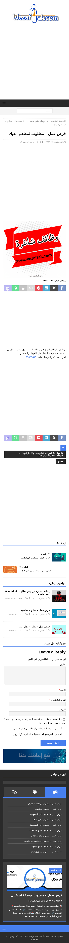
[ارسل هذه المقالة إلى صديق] (31, 288)
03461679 (31, 357)
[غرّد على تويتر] (54, 288)
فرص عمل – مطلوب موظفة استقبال (44, 803)
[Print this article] (23, 288)
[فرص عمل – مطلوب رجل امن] (59, 629)
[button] (4, 103)
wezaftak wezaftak (13, 598)
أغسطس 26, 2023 (39, 598)
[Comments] (14, 792)
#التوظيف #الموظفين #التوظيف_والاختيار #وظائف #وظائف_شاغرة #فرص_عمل (41, 454)
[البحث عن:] (35, 110)
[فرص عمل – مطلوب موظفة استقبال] (34, 878)
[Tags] (34, 792)
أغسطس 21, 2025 (39, 614)
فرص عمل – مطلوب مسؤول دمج (46, 851)
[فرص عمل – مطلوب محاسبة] (59, 613)
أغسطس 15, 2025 (54, 142)
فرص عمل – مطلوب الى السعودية (45, 814)
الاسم (63, 689)
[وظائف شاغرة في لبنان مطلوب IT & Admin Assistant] (59, 596)
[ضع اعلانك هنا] (34, 761)
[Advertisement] (34, 61)
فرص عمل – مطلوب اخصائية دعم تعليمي (42, 840)
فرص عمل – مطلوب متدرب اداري (46, 835)
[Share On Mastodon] (8, 288)
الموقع (62, 709)
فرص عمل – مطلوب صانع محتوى (46, 846)
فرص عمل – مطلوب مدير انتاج (47, 819)
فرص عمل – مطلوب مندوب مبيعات (45, 830)
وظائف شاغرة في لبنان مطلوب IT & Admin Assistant (27, 593)
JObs (60, 461)
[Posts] (55, 792)
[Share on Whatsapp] (15, 288)
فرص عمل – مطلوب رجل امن (34, 626)
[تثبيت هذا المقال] (39, 288)
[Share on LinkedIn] (46, 288)
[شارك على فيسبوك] (62, 288)
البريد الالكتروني (58, 699)
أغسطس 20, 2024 (39, 630)
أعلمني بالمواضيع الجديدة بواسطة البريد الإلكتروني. (37, 734)
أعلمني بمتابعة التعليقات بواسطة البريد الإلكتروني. (37, 728)
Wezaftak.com (27, 142)
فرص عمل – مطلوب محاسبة (35, 610)
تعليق (63, 664)
